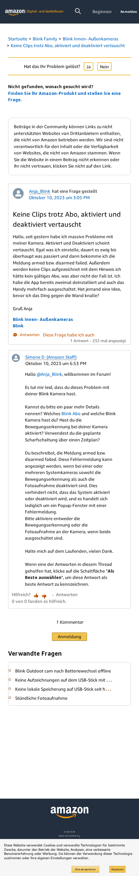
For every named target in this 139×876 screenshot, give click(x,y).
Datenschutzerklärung (69, 836)
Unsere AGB (70, 832)
